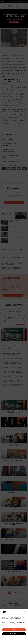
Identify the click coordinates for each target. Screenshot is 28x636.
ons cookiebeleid (14, 625)
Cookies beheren (14, 633)
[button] (25, 611)
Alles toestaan (14, 629)
